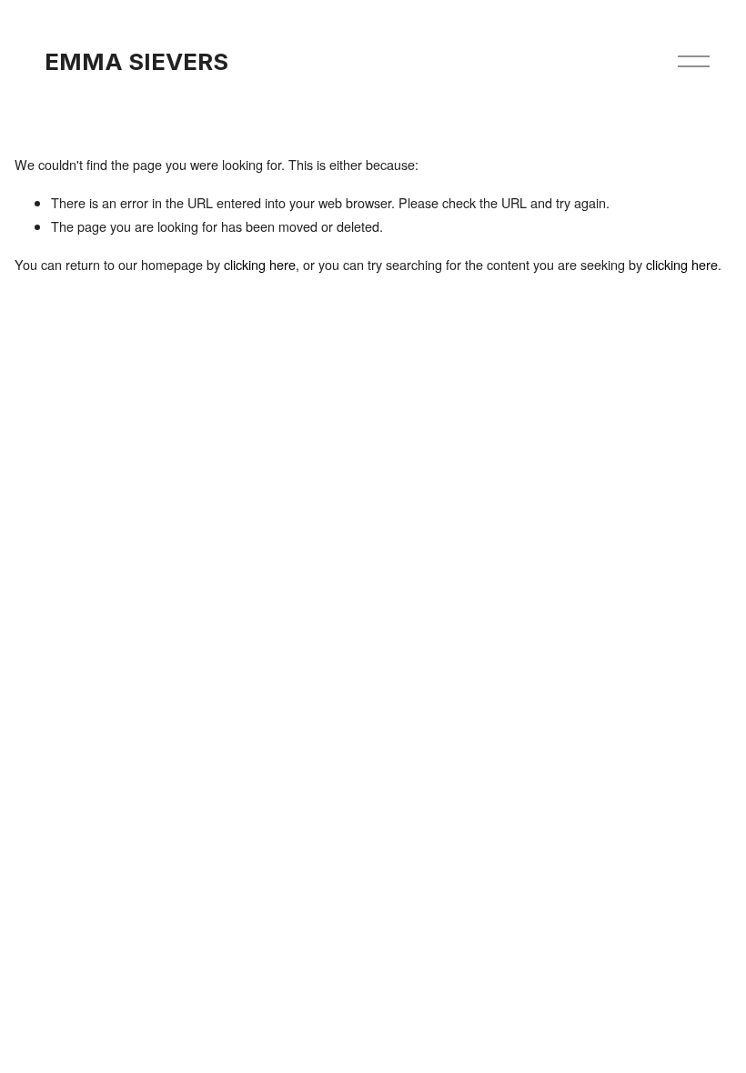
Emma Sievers (136, 61)
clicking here (260, 264)
